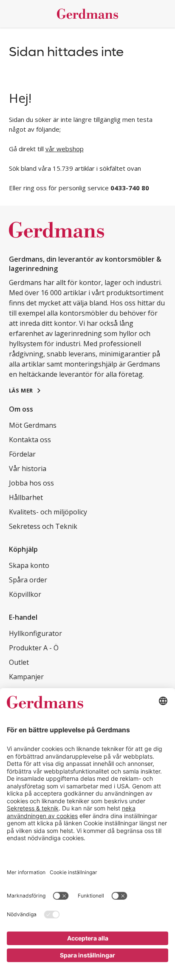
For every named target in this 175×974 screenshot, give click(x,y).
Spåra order (28, 579)
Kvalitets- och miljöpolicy (48, 512)
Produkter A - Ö (34, 647)
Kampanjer (26, 676)
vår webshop (64, 148)
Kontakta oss (30, 439)
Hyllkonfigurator (35, 633)
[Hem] (88, 14)
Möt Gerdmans (32, 425)
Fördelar (22, 454)
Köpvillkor (25, 594)
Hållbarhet (26, 497)
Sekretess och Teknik (43, 526)
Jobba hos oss (31, 483)
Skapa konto (29, 565)
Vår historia (27, 468)
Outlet (19, 662)
